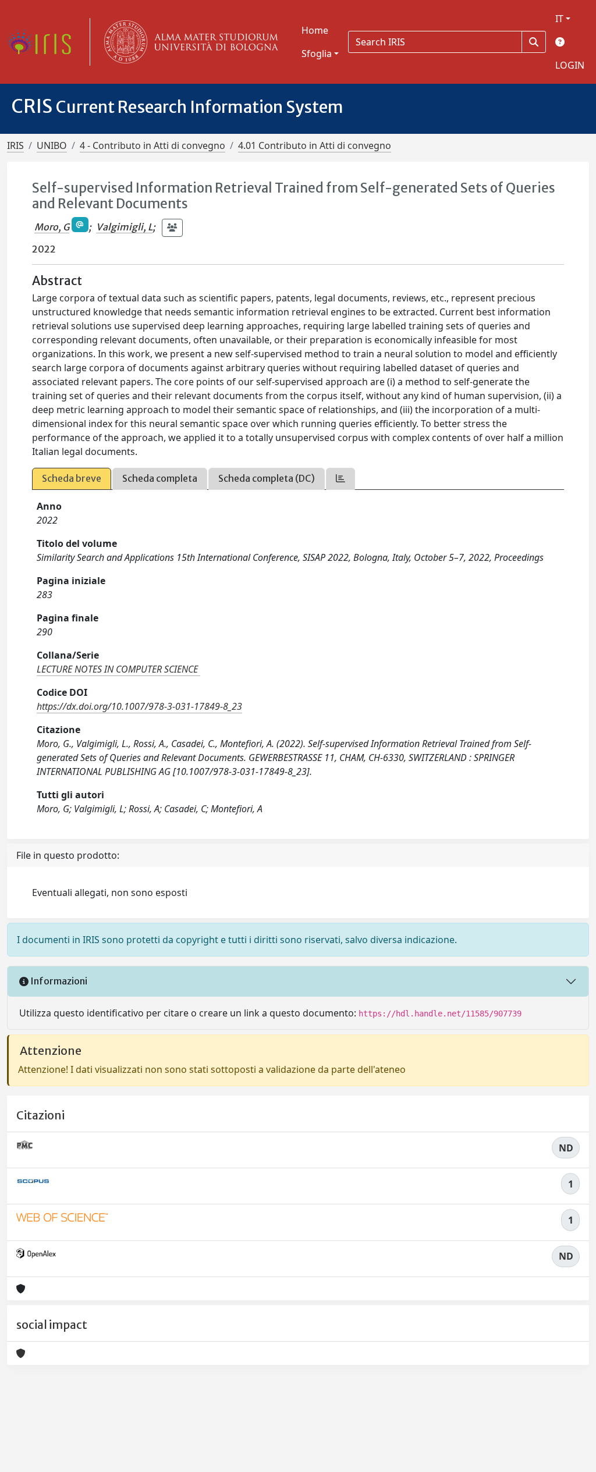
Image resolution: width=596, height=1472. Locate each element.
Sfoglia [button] (316, 53)
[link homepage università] (189, 42)
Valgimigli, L (124, 227)
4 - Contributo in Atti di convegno (152, 145)
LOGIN (569, 65)
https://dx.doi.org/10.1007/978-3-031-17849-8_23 (139, 706)
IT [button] (559, 18)
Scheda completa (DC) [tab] (266, 478)
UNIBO (52, 145)
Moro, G (51, 227)
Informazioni (58, 981)
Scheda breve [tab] (71, 478)
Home (314, 30)
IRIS (15, 145)
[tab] (340, 478)
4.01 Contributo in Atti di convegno (314, 145)
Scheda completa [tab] (159, 478)
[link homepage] (43, 41)
